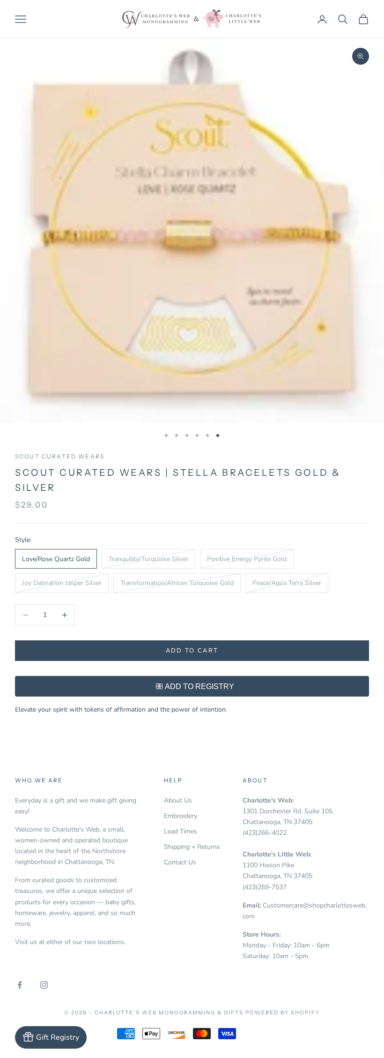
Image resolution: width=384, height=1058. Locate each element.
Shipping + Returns (192, 846)
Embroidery (180, 815)
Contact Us (180, 862)
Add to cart (192, 650)
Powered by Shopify (282, 1012)
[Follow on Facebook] (19, 985)
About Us (178, 800)
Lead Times (180, 831)
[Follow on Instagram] (44, 985)
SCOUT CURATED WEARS (59, 456)
